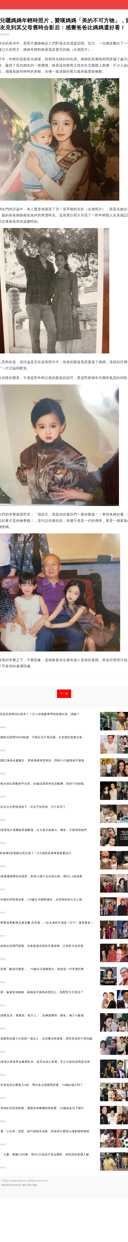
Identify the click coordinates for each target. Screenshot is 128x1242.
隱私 (29, 1185)
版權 (34, 1185)
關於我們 (6, 1185)
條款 (24, 1185)
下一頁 (64, 693)
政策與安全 (16, 1185)
